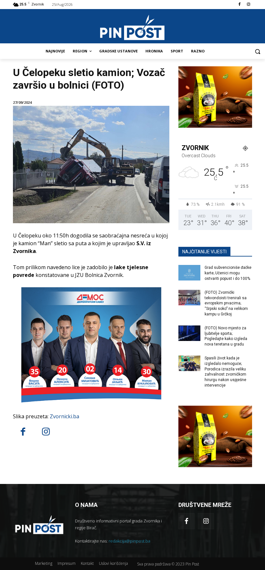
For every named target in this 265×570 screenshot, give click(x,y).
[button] (257, 51)
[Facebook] (239, 4)
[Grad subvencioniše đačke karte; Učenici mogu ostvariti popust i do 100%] (189, 272)
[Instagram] (248, 4)
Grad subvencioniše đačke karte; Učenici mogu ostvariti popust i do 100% (228, 273)
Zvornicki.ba (64, 416)
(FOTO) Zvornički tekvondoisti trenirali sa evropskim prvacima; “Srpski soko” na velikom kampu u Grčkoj (226, 303)
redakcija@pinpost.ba (129, 541)
